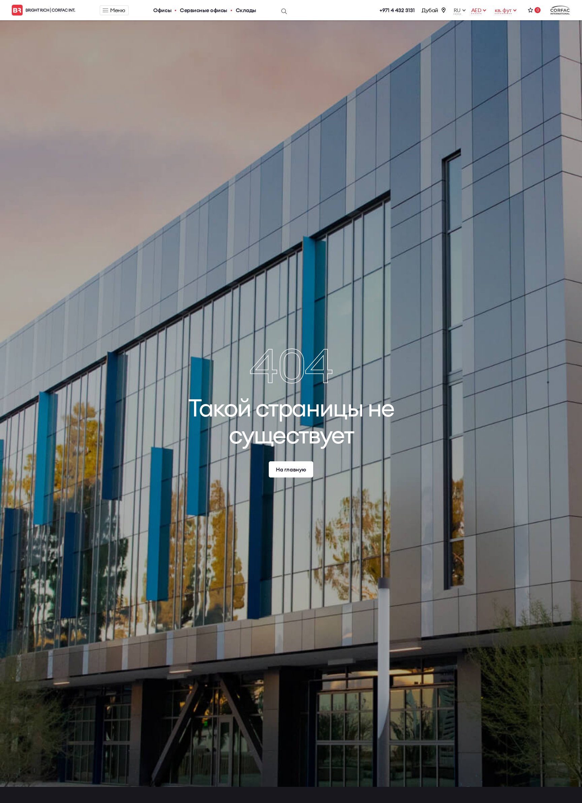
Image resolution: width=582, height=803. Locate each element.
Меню (117, 10)
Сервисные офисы (203, 10)
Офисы (162, 10)
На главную (291, 469)
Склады (246, 10)
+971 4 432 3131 (397, 10)
